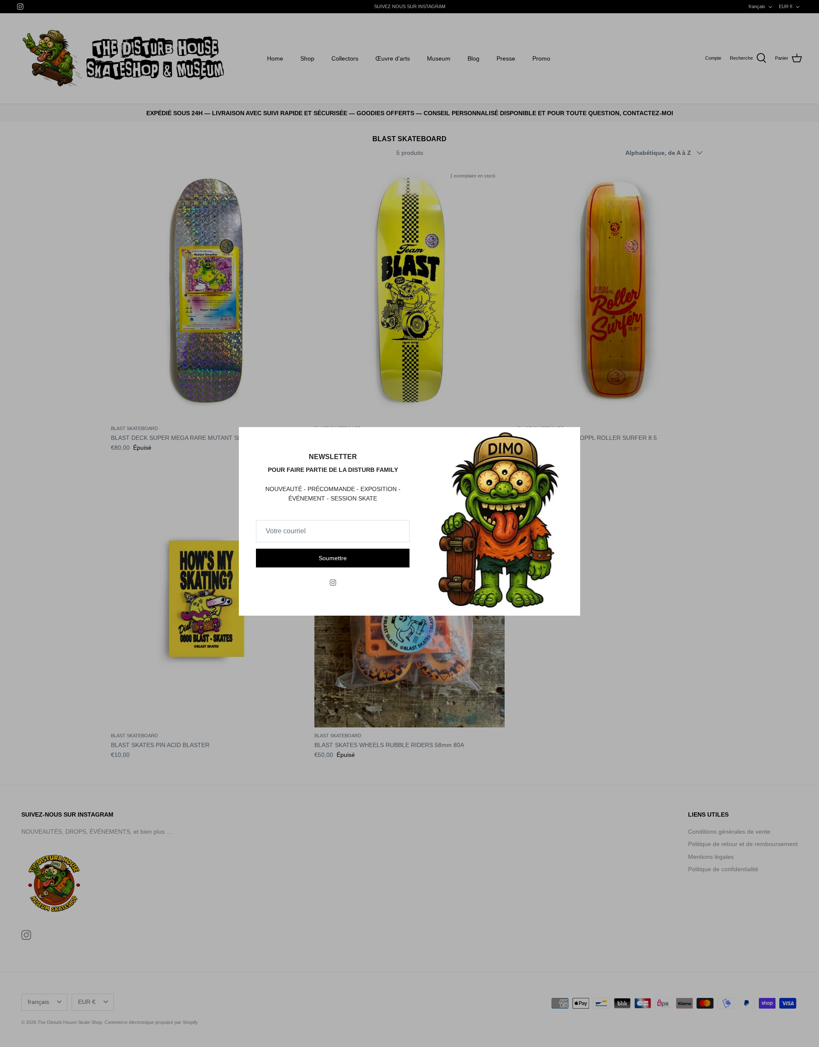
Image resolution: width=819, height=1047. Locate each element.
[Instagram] (333, 582)
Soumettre (333, 558)
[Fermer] (569, 437)
